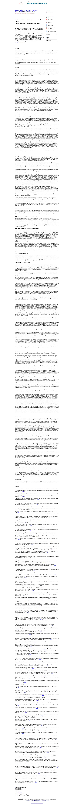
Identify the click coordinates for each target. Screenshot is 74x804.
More (48, 37)
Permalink (49, 40)
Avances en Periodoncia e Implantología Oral (26, 10)
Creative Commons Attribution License (50, 799)
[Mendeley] (46, 37)
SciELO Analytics (50, 19)
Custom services (50, 12)
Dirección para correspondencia (20, 42)
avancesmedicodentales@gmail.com (37, 803)
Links (40, 488)
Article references (50, 25)
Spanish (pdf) (50, 22)
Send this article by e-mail (52, 31)
